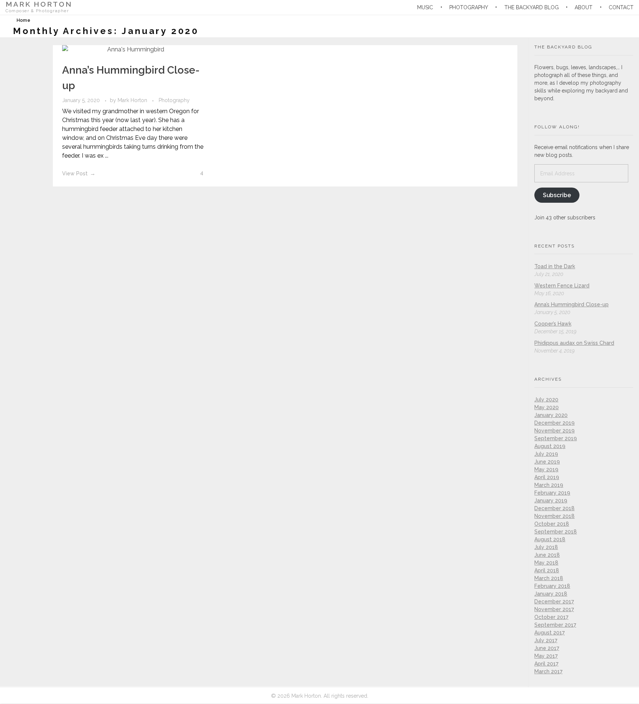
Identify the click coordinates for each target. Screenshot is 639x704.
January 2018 (550, 594)
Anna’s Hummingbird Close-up (571, 304)
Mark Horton (133, 100)
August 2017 (549, 633)
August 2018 (549, 539)
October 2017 (551, 617)
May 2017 (546, 656)
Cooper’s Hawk (552, 324)
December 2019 (554, 423)
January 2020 (551, 415)
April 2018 (546, 570)
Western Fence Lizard (561, 286)
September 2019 (555, 438)
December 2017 (554, 601)
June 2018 (547, 555)
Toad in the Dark (554, 266)
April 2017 (546, 664)
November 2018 (554, 516)
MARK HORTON (39, 4)
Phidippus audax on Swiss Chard (574, 343)
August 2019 (549, 446)
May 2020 (546, 407)
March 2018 (548, 578)
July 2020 (546, 399)
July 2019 (546, 454)
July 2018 (546, 547)
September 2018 (555, 532)
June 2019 (547, 462)
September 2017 (555, 625)
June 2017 (546, 648)
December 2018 (554, 508)
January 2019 (550, 500)
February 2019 (552, 493)
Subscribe (557, 195)
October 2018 (551, 524)
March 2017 (548, 671)
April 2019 (546, 477)
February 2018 (552, 586)
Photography (174, 100)
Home (23, 20)
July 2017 (545, 640)
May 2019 (546, 469)
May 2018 (546, 563)
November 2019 (554, 431)
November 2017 (554, 609)
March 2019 (548, 485)
